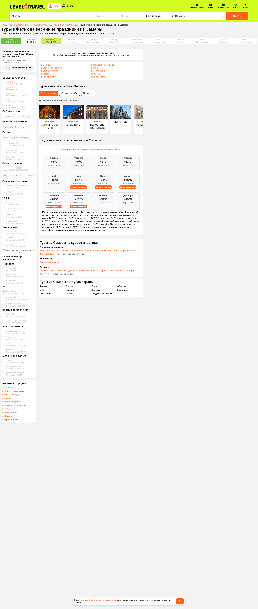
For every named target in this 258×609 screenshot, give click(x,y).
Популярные (48, 93)
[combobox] (51, 16)
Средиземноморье (49, 262)
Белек (94, 270)
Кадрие (131, 270)
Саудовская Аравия (102, 293)
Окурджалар (69, 270)
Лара (102, 270)
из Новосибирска (11, 402)
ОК (179, 601)
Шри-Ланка (46, 293)
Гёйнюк (110, 270)
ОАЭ (42, 290)
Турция (43, 286)
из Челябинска (9, 412)
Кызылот (44, 274)
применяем (110, 600)
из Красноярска (10, 419)
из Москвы (7, 387)
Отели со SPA (69, 93)
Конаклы (44, 270)
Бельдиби (56, 270)
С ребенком (127, 250)
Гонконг (69, 293)
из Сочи (6, 409)
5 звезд (87, 93)
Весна (50, 250)
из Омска (7, 416)
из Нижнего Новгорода (14, 405)
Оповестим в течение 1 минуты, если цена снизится (16, 61)
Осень (66, 250)
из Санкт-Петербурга (13, 391)
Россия (69, 286)
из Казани (7, 398)
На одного (77, 250)
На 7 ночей (113, 250)
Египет (95, 286)
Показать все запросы (73, 254)
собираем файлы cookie (90, 600)
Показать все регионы (62, 274)
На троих (101, 250)
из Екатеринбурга (11, 394)
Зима (42, 250)
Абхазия (121, 286)
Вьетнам (96, 290)
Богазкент (84, 270)
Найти (237, 16)
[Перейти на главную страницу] (27, 6)
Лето (58, 250)
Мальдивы (122, 290)
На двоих (89, 250)
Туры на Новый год (49, 254)
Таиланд (70, 290)
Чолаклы (120, 270)
